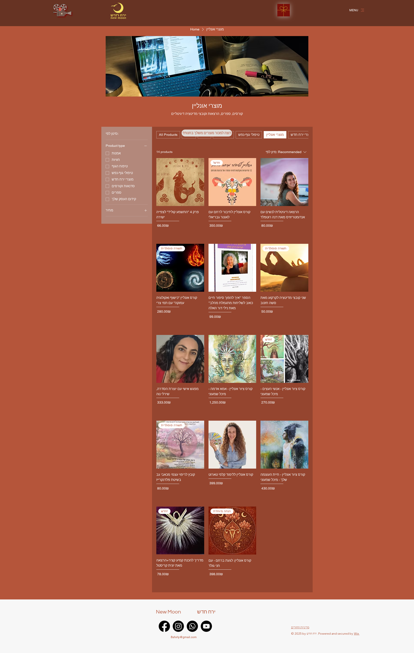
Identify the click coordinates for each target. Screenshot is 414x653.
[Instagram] (178, 626)
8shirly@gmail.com (184, 637)
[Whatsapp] (192, 626)
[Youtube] (206, 626)
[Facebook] (164, 626)
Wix (356, 634)
